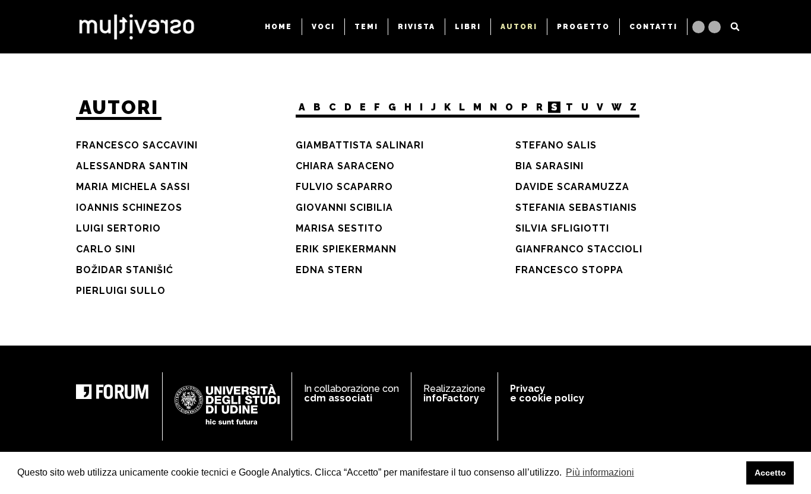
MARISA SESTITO (339, 228)
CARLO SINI (105, 249)
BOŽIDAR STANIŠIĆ (124, 270)
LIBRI (468, 27)
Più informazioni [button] (600, 472)
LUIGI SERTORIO (118, 228)
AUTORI (518, 27)
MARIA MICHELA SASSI (133, 186)
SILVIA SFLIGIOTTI (562, 228)
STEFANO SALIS (556, 145)
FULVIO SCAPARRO (344, 186)
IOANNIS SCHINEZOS (129, 207)
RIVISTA (416, 27)
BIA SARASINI (549, 166)
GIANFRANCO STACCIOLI (578, 249)
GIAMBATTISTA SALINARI (360, 145)
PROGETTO (583, 27)
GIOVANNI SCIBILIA (344, 207)
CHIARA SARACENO (345, 166)
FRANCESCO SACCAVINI (137, 145)
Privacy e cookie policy (547, 393)
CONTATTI (653, 27)
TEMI (366, 27)
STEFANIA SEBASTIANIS (576, 207)
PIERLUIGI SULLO (121, 290)
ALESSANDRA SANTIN (132, 166)
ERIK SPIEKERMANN (346, 249)
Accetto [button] (770, 472)
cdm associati (338, 398)
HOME (278, 27)
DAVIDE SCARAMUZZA (572, 186)
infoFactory (451, 398)
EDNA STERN (329, 270)
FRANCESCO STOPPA (569, 270)
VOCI (323, 27)
